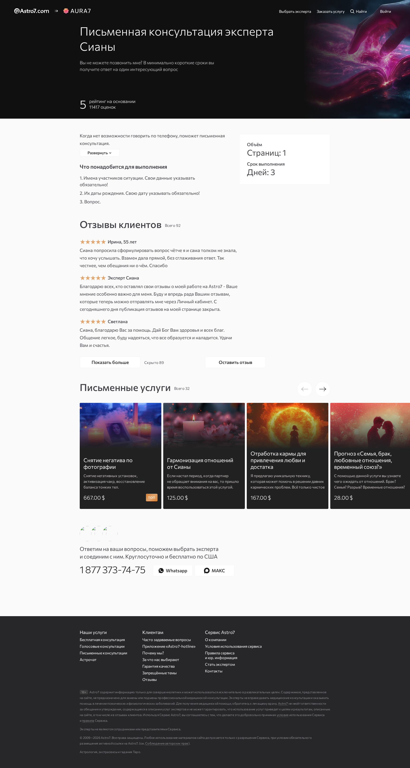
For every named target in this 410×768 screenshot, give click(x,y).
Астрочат (88, 659)
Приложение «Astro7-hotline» (169, 646)
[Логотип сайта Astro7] (34, 11)
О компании (215, 639)
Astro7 (283, 703)
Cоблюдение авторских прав (166, 743)
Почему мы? (153, 652)
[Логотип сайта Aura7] (77, 11)
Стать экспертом (220, 664)
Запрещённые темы (159, 672)
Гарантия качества (158, 666)
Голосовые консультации (102, 646)
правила (88, 720)
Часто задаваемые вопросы (166, 639)
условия (283, 715)
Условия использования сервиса (233, 646)
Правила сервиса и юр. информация (221, 655)
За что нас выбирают (160, 659)
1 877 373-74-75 (112, 569)
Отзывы (149, 679)
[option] (120, 456)
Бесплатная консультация (102, 639)
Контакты (214, 670)
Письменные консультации (103, 652)
